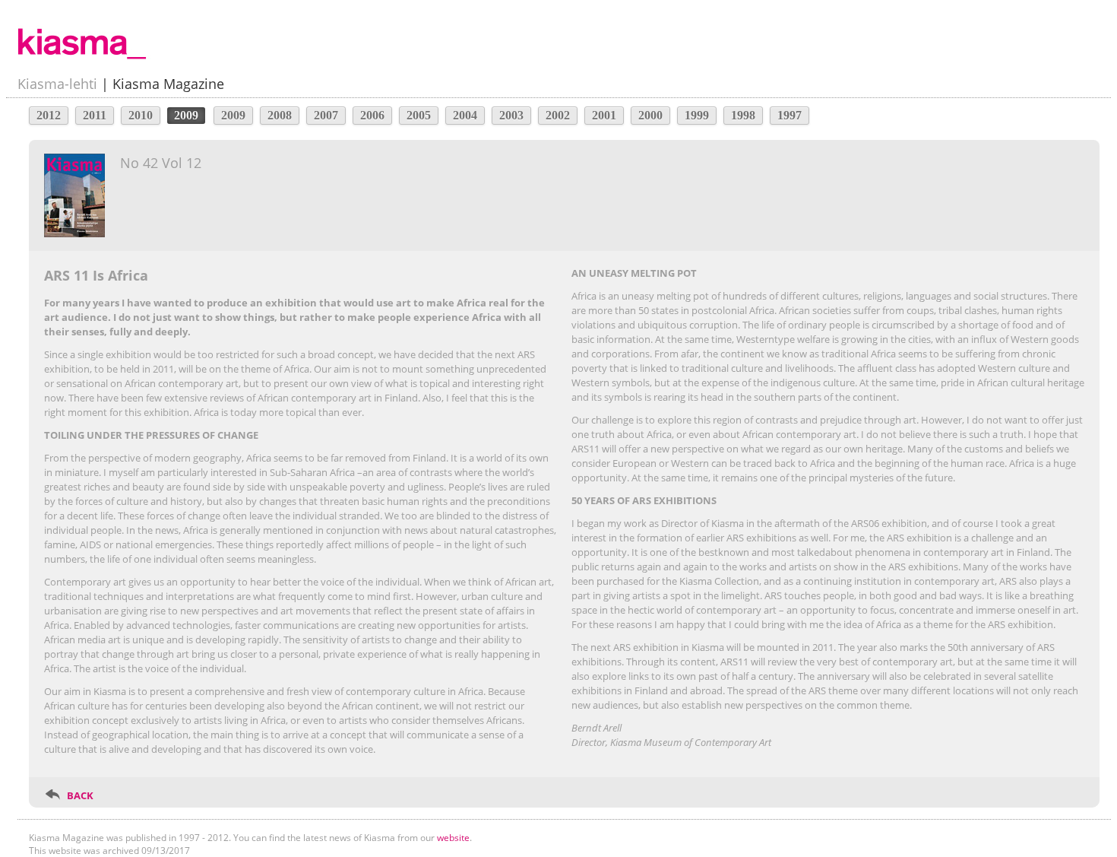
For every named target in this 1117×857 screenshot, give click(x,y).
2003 (511, 115)
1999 (697, 115)
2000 (650, 115)
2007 (326, 115)
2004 (465, 115)
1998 (743, 115)
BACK (80, 795)
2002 (558, 115)
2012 (48, 115)
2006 (372, 115)
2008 (279, 115)
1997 (789, 115)
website (453, 837)
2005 (419, 115)
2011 (94, 115)
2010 (140, 115)
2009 (233, 115)
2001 (604, 115)
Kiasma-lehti (57, 84)
